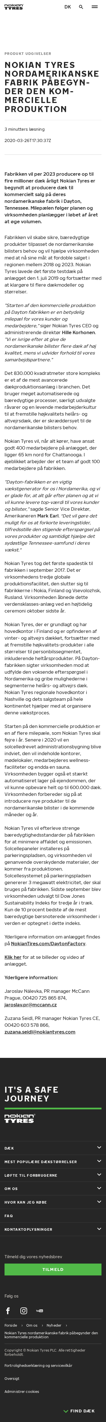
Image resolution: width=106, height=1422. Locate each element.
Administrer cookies (22, 1391)
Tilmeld (53, 1269)
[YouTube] (39, 1311)
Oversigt (12, 1378)
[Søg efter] (81, 7)
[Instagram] (24, 1311)
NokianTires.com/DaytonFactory (48, 943)
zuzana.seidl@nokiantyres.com (40, 1032)
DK (67, 7)
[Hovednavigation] (94, 7)
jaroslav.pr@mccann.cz (31, 1005)
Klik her (13, 957)
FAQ (9, 1216)
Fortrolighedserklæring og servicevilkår (38, 1365)
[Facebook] (8, 1311)
